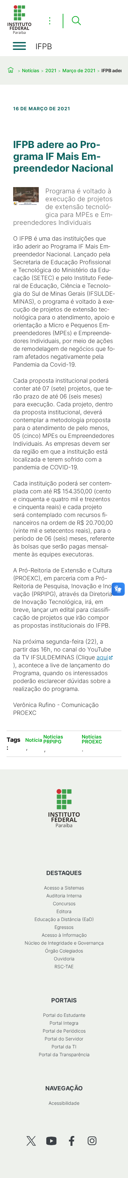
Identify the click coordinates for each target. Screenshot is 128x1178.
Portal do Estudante (64, 1015)
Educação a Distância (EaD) (64, 919)
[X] (31, 1140)
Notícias (30, 70)
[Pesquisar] (76, 21)
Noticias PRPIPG (53, 739)
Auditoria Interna (64, 895)
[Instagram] (92, 1140)
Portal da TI (64, 1046)
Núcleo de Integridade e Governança (64, 943)
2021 (50, 70)
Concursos (64, 903)
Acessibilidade (64, 1103)
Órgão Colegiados (64, 950)
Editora (64, 911)
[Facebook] (71, 1140)
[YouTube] (51, 1140)
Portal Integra (64, 1023)
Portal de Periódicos (64, 1031)
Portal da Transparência (64, 1054)
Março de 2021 (79, 70)
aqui (102, 657)
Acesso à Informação (64, 935)
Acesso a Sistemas (64, 887)
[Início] (19, 32)
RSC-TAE (64, 966)
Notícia (33, 740)
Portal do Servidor (64, 1038)
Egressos (64, 927)
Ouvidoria (64, 958)
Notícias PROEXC (92, 739)
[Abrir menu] (19, 46)
